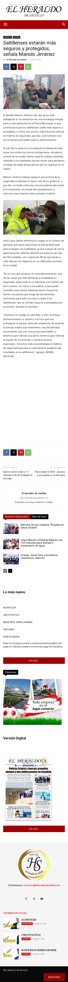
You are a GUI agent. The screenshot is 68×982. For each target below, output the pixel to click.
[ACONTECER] (11, 923)
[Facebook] (6, 67)
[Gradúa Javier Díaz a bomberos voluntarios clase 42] (11, 559)
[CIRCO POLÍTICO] (11, 938)
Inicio (5, 32)
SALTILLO (15, 32)
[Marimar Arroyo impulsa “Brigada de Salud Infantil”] (11, 528)
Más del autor (39, 516)
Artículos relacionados (16, 516)
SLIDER (16, 37)
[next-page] (10, 571)
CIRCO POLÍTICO (11, 615)
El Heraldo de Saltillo (17, 59)
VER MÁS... (34, 660)
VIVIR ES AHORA (11, 637)
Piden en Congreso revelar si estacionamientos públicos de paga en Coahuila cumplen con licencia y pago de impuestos (33, 645)
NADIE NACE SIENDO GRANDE (18, 622)
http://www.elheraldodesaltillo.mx (34, 498)
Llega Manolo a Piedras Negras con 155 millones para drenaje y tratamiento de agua (41, 542)
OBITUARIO (9, 629)
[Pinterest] (21, 67)
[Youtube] (42, 899)
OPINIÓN (26, 939)
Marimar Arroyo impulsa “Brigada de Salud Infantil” (42, 526)
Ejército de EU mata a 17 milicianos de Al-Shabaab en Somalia (18, 475)
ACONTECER (9, 607)
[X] (13, 67)
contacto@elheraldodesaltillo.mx (41, 885)
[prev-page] (5, 571)
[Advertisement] (34, 405)
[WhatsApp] (28, 67)
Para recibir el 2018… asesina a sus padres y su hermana (50, 473)
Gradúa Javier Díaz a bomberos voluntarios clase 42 (39, 557)
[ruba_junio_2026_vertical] (32, 723)
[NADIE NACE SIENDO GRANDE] (11, 954)
